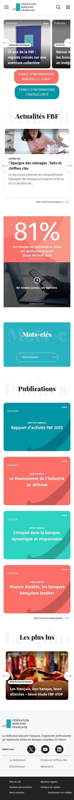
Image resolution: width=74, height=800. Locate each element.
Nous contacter (16, 792)
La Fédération (17, 760)
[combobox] (37, 357)
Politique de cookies (51, 787)
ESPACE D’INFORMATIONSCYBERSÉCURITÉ (37, 92)
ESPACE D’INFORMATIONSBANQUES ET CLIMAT (36, 76)
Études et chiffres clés (54, 760)
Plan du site (15, 782)
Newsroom (47, 766)
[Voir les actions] (46, 23)
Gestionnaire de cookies (60, 792)
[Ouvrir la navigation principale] (6, 7)
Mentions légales (49, 782)
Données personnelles (20, 787)
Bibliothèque (17, 766)
